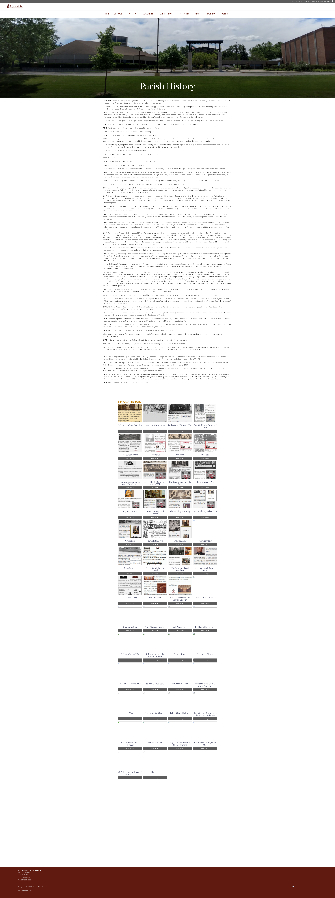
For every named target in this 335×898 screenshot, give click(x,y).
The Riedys (155, 454)
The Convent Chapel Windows (180, 569)
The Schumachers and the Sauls (180, 482)
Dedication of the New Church (155, 569)
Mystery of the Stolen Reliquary (130, 743)
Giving (198, 14)
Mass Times (299, 1)
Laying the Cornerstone (155, 425)
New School (130, 540)
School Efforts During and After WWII (155, 482)
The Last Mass (155, 597)
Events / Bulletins (317, 1)
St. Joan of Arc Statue (155, 683)
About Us (118, 14)
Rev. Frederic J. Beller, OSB (205, 511)
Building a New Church (205, 626)
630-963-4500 (26, 878)
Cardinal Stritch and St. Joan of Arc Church (130, 482)
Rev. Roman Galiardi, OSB (130, 683)
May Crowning (205, 540)
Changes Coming (129, 597)
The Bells (155, 772)
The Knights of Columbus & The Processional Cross (205, 714)
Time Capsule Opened (155, 626)
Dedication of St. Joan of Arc (180, 425)
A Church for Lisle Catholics (130, 425)
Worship (132, 14)
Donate (291, 1)
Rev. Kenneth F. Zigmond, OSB (205, 743)
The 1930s (180, 454)
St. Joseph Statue (130, 511)
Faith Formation (167, 14)
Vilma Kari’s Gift (155, 742)
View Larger (130, 431)
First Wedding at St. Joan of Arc (205, 426)
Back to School (180, 654)
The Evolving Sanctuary (180, 511)
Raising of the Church (205, 597)
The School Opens (130, 454)
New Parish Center (180, 683)
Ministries (184, 14)
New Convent (130, 568)
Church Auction (130, 626)
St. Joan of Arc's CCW (130, 654)
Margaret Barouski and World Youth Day (205, 684)
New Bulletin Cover (155, 540)
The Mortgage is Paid (205, 481)
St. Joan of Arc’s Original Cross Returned (180, 743)
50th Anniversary (180, 626)
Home (107, 14)
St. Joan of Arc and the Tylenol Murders (155, 655)
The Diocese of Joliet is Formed (155, 512)
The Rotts (205, 454)
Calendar (211, 14)
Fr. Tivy (130, 713)
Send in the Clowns (205, 654)
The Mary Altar (180, 540)
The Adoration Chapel (155, 713)
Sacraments (148, 14)
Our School (328, 1)
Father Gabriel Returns (180, 713)
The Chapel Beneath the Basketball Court (180, 598)
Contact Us (307, 1)
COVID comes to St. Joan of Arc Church (130, 773)
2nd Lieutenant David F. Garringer (205, 569)
